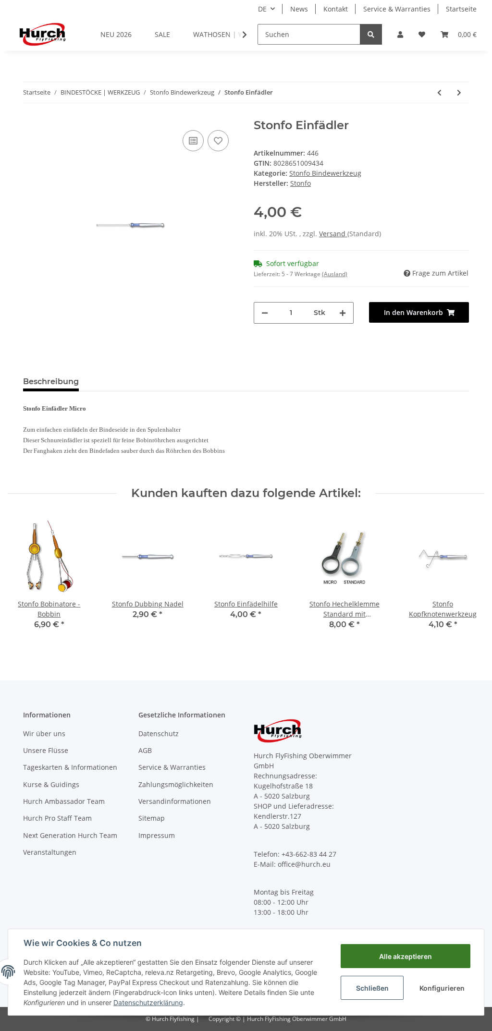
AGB (145, 750)
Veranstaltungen (49, 852)
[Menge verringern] (264, 313)
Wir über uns (44, 733)
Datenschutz (158, 733)
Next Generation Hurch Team (70, 835)
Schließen (372, 988)
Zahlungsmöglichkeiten (175, 784)
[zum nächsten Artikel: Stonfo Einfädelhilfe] (459, 92)
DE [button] (262, 8)
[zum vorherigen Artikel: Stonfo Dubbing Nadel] (439, 92)
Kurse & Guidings (51, 784)
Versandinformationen (174, 801)
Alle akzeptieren (405, 956)
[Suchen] (371, 34)
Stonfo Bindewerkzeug (325, 173)
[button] (400, 34)
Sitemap (151, 818)
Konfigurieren (442, 988)
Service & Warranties (396, 8)
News (299, 8)
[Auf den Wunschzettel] (218, 140)
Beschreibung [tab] (51, 381)
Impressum (156, 835)
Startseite (461, 8)
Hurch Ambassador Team (64, 801)
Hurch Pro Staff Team (57, 818)
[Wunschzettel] (422, 34)
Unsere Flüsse (45, 750)
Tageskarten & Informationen (70, 767)
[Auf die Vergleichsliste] (193, 140)
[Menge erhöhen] (342, 313)
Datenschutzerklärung (148, 1002)
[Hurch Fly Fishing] (42, 34)
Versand (333, 233)
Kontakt (335, 8)
